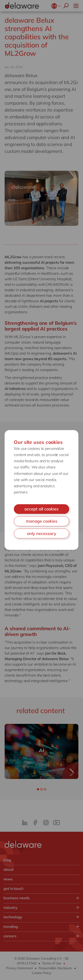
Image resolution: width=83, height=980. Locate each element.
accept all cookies (41, 509)
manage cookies (41, 521)
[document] (41, 490)
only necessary (41, 533)
